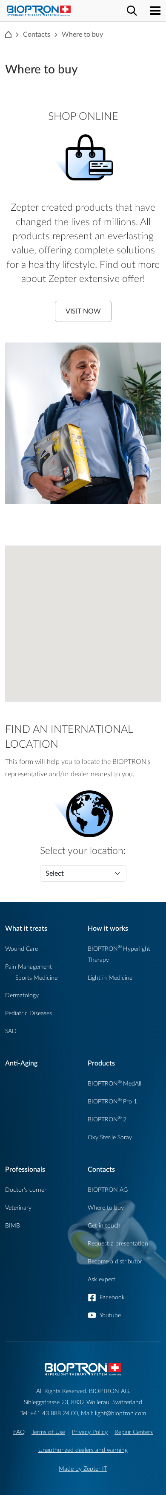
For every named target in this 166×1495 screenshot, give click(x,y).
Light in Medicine (110, 978)
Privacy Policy (90, 1432)
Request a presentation (118, 1243)
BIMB (12, 1225)
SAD (11, 1031)
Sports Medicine (36, 978)
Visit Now (83, 311)
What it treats (26, 928)
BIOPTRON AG (108, 1190)
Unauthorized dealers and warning (83, 1450)
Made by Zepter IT (83, 1469)
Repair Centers (133, 1432)
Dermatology (22, 995)
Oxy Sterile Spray (110, 1137)
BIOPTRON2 (107, 1119)
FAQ (19, 1432)
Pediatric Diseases (28, 1013)
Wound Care (21, 949)
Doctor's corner (25, 1190)
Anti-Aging (21, 1063)
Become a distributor (115, 1261)
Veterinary (18, 1208)
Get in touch (104, 1225)
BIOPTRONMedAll (114, 1083)
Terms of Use (48, 1432)
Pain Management (28, 967)
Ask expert (101, 1279)
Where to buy (106, 1208)
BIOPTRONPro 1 (112, 1101)
